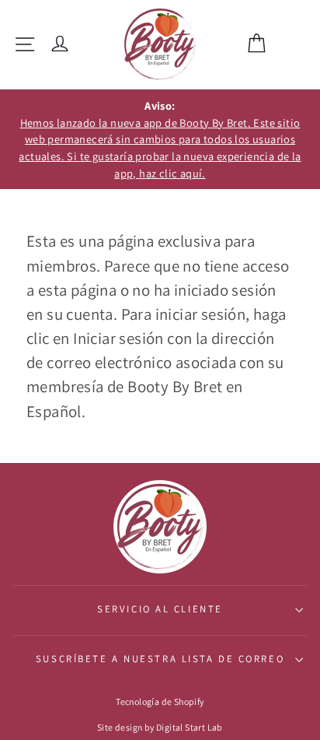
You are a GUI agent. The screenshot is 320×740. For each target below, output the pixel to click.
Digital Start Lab (189, 727)
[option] (160, 139)
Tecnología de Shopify (159, 701)
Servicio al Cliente (160, 608)
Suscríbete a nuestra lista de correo (160, 658)
